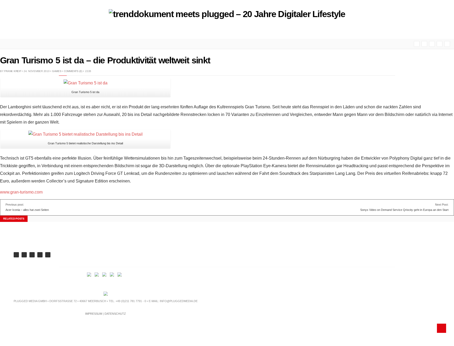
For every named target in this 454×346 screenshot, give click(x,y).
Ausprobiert (167, 31)
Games (56, 71)
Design (70, 31)
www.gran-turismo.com (21, 192)
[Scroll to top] (441, 328)
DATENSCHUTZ (115, 313)
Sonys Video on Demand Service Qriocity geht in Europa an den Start (404, 209)
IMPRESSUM (93, 313)
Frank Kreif (12, 71)
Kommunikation (101, 31)
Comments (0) (73, 71)
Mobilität (14, 31)
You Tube (416, 44)
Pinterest (439, 44)
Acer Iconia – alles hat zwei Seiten (27, 209)
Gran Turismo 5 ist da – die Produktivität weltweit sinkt (105, 60)
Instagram (447, 44)
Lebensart (135, 31)
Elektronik (43, 31)
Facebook (432, 44)
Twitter (424, 44)
